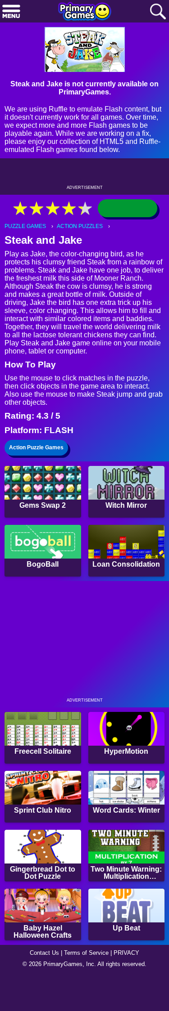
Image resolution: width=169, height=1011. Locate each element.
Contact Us (44, 952)
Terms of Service (86, 952)
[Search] (157, 12)
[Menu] (11, 12)
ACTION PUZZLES (80, 226)
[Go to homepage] (84, 12)
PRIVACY (126, 952)
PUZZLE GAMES (25, 226)
